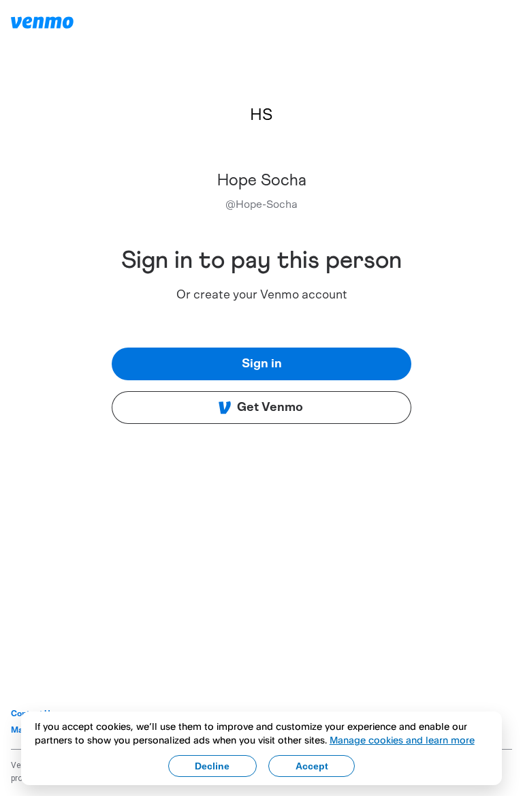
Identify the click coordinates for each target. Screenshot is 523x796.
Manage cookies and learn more (402, 740)
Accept (312, 766)
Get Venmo (270, 407)
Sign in (262, 364)
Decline (212, 766)
